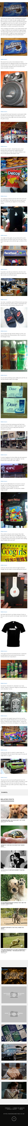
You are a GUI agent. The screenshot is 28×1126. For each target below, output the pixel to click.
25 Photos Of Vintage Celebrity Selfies (12, 870)
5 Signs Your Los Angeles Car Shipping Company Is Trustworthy (14, 1071)
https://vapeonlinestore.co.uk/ (14, 1113)
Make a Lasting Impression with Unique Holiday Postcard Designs (14, 1033)
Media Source (4, 59)
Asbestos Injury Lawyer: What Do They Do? (14, 1090)
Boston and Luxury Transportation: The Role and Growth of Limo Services (14, 1052)
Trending (16, 10)
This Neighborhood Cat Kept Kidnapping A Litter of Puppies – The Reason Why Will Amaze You (13, 950)
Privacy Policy (12, 1109)
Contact (7, 1108)
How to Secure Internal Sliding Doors (14, 1014)
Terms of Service (19, 1108)
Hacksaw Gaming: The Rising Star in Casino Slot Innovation (14, 995)
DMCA (21, 1109)
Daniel (11, 10)
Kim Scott (3, 822)
